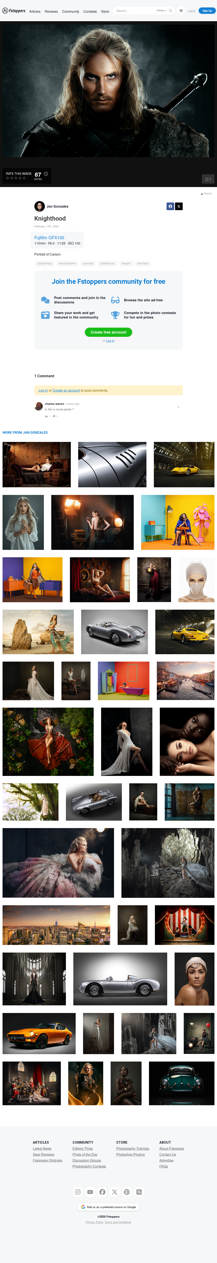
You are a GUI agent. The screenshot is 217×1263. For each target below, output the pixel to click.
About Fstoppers (171, 1148)
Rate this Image (19, 173)
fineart (126, 263)
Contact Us (167, 1154)
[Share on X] (179, 206)
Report (207, 193)
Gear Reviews (43, 1154)
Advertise (166, 1160)
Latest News (42, 1148)
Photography (67, 263)
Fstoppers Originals (47, 1160)
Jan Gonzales (57, 206)
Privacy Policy (95, 1222)
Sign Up (207, 11)
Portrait (143, 263)
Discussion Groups (86, 1160)
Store (105, 11)
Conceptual (44, 263)
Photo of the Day (84, 1154)
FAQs (163, 1166)
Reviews (51, 11)
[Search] (170, 10)
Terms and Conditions (117, 1222)
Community (70, 11)
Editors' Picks (82, 1148)
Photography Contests (89, 1166)
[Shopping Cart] (181, 10)
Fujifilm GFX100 (49, 237)
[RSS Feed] (139, 1192)
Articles (34, 11)
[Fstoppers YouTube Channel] (90, 1192)
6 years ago (72, 403)
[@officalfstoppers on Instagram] (78, 1192)
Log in (110, 340)
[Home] (13, 10)
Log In (191, 10)
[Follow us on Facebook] (102, 1192)
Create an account (66, 390)
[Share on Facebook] (170, 206)
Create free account (108, 332)
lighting (88, 263)
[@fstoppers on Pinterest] (127, 1192)
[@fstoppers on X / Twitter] (114, 1192)
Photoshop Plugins (130, 1154)
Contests (90, 11)
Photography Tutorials (132, 1148)
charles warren (54, 404)
